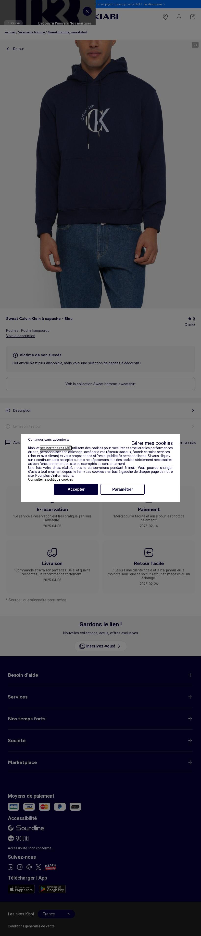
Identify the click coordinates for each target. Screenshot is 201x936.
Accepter (76, 489)
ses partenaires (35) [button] (55, 448)
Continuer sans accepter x (48, 439)
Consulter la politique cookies (50, 479)
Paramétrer (122, 489)
